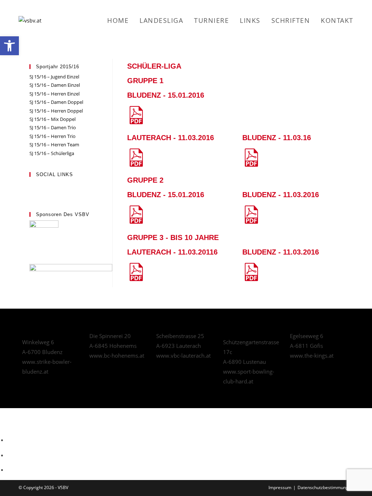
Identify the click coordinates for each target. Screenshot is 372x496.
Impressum (279, 487)
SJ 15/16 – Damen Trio (52, 127)
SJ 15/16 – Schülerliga (51, 153)
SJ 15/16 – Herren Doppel (56, 110)
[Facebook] (31, 184)
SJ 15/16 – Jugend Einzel (54, 76)
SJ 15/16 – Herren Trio (52, 136)
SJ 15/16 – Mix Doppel (52, 119)
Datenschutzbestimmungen (325, 487)
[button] (9, 45)
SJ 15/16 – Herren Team (54, 144)
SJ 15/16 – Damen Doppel (56, 102)
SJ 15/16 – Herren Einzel (54, 93)
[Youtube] (31, 193)
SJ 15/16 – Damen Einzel (54, 85)
